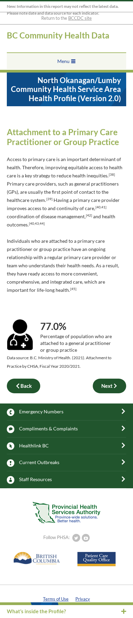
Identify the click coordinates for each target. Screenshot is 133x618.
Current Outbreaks (39, 462)
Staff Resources (35, 479)
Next (107, 386)
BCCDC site (80, 18)
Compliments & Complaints (48, 428)
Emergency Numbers (41, 411)
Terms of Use (56, 599)
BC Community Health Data (58, 35)
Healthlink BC (34, 445)
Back (26, 386)
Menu (63, 61)
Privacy (82, 599)
